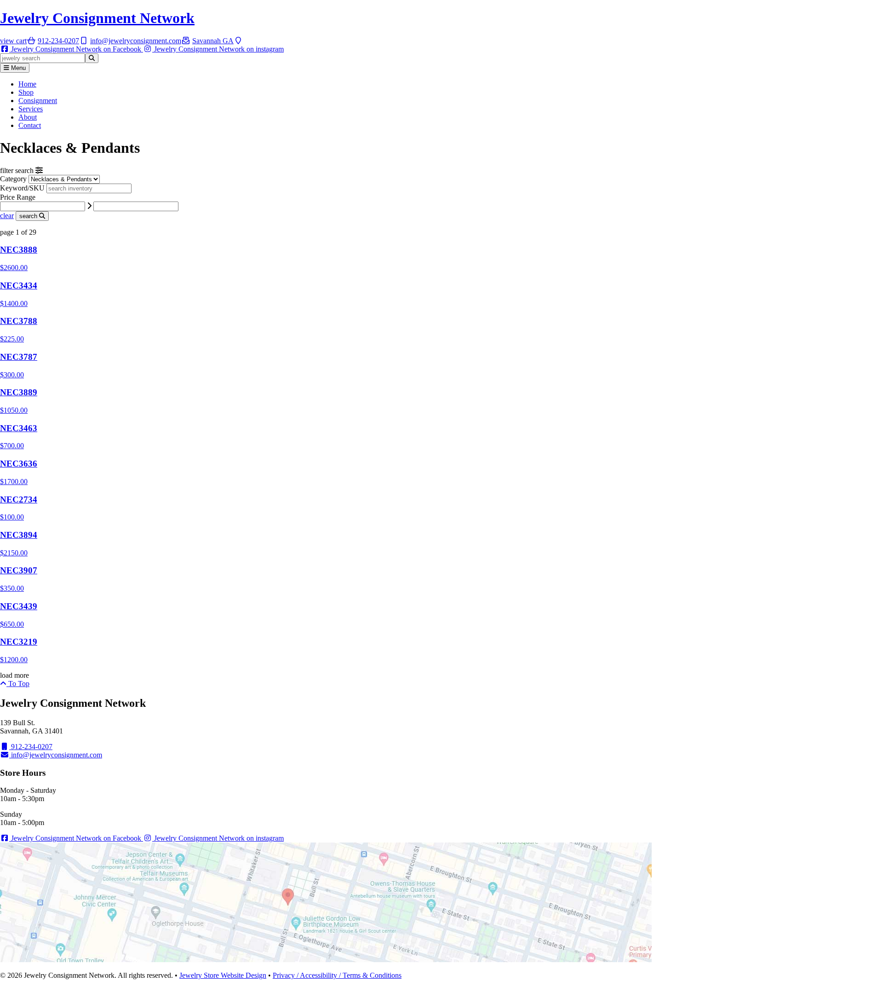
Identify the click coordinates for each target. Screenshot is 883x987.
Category (13, 179)
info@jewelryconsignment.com (55, 755)
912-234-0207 (30, 746)
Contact (29, 125)
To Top (17, 683)
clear (7, 215)
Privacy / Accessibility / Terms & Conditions (337, 975)
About (27, 117)
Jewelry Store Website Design (222, 975)
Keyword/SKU (23, 188)
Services (30, 109)
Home (27, 84)
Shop (26, 92)
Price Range (17, 197)
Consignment (37, 100)
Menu (17, 67)
